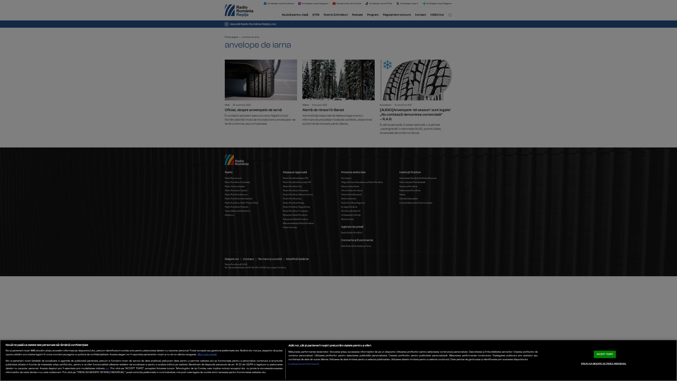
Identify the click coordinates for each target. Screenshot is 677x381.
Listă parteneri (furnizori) (303, 364)
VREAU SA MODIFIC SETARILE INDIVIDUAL (603, 364)
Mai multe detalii (207, 354)
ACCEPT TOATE (605, 354)
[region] (338, 360)
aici (107, 368)
